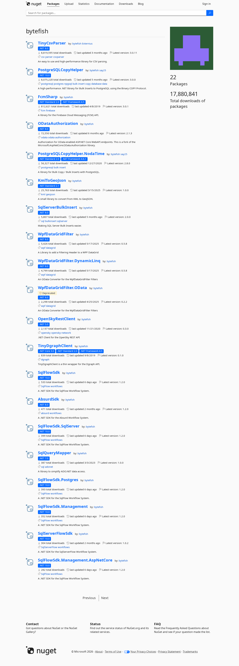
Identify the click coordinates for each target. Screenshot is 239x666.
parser (49, 56)
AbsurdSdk (48, 399)
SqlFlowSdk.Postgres (58, 479)
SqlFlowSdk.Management (63, 506)
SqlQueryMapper (54, 453)
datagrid (51, 247)
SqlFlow (45, 386)
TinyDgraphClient (55, 345)
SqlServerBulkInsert (57, 207)
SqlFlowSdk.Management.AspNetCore (75, 560)
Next (104, 598)
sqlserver (62, 221)
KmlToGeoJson (52, 180)
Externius (87, 43)
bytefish (77, 43)
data (104, 83)
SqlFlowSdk (49, 372)
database (96, 83)
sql (42, 221)
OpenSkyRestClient (56, 319)
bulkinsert (50, 221)
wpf (43, 247)
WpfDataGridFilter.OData (62, 287)
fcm (43, 110)
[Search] (209, 13)
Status (95, 624)
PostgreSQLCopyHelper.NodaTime (71, 153)
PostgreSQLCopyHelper (60, 70)
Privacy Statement (169, 651)
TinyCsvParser (52, 43)
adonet (49, 466)
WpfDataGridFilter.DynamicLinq (69, 260)
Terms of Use (113, 651)
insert (81, 83)
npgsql (68, 83)
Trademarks (190, 651)
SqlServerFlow (49, 547)
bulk (75, 83)
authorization (62, 137)
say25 (102, 70)
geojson (50, 194)
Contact (32, 624)
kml (43, 194)
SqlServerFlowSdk (55, 533)
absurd (45, 413)
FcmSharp (47, 96)
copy (88, 83)
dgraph (45, 359)
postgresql (47, 83)
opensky (46, 332)
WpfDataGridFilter (56, 234)
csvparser (58, 56)
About (99, 651)
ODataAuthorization (58, 123)
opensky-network (61, 332)
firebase (50, 110)
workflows (56, 386)
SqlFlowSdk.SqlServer (59, 426)
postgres (59, 83)
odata (44, 137)
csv (43, 56)
